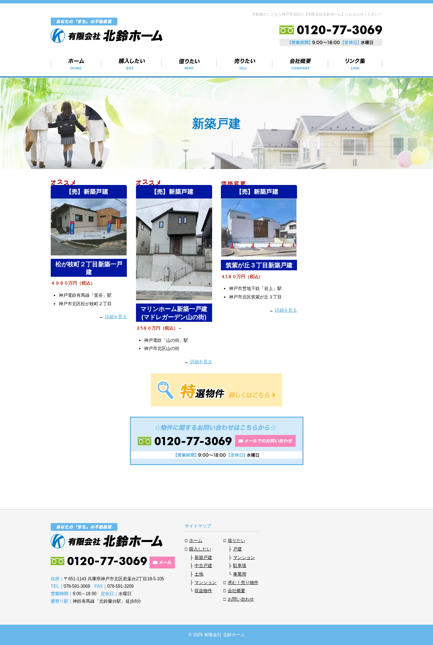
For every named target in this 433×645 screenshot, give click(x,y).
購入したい (131, 63)
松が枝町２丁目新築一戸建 (88, 268)
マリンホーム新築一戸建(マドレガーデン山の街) (173, 313)
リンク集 (355, 63)
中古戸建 (203, 565)
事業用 (239, 574)
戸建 (237, 549)
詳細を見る (116, 316)
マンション (205, 582)
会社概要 (300, 63)
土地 (199, 574)
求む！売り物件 (244, 63)
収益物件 (203, 590)
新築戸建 (203, 557)
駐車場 (239, 565)
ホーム (76, 63)
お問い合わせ (241, 599)
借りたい (189, 63)
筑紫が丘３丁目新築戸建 (259, 265)
